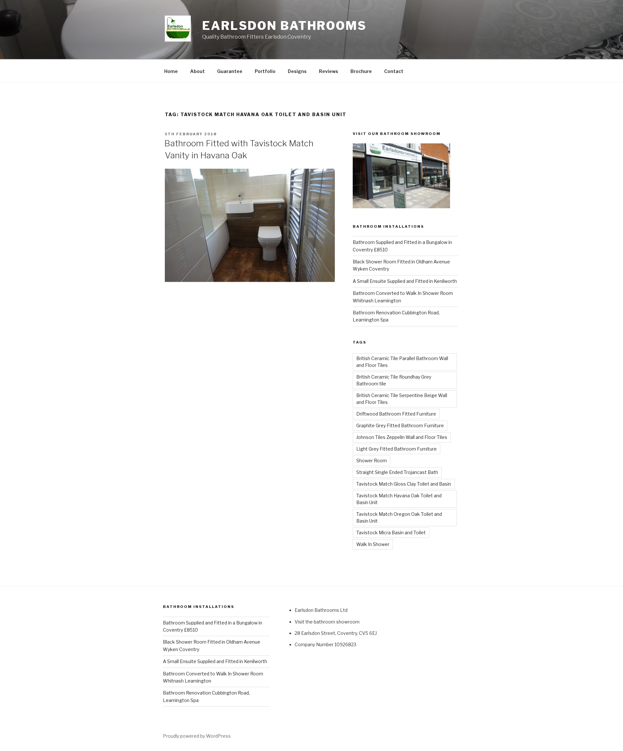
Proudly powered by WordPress (197, 736)
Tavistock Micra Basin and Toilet (391, 532)
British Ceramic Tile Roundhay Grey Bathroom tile (393, 380)
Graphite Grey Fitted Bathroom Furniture (400, 425)
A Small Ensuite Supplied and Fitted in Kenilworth (405, 281)
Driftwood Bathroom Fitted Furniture (396, 414)
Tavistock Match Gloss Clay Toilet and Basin (403, 484)
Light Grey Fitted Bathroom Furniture (396, 449)
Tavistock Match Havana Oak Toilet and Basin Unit (399, 499)
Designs (297, 71)
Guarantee (229, 71)
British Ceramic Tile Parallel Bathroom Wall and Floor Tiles (402, 362)
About (197, 71)
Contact (393, 71)
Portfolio (265, 71)
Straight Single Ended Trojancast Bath (397, 472)
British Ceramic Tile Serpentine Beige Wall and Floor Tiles (401, 399)
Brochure (361, 71)
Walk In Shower (372, 544)
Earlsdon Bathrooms (284, 25)
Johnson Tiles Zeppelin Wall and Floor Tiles (401, 437)
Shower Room (371, 460)
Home (171, 71)
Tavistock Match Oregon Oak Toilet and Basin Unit (399, 517)
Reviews (328, 71)
